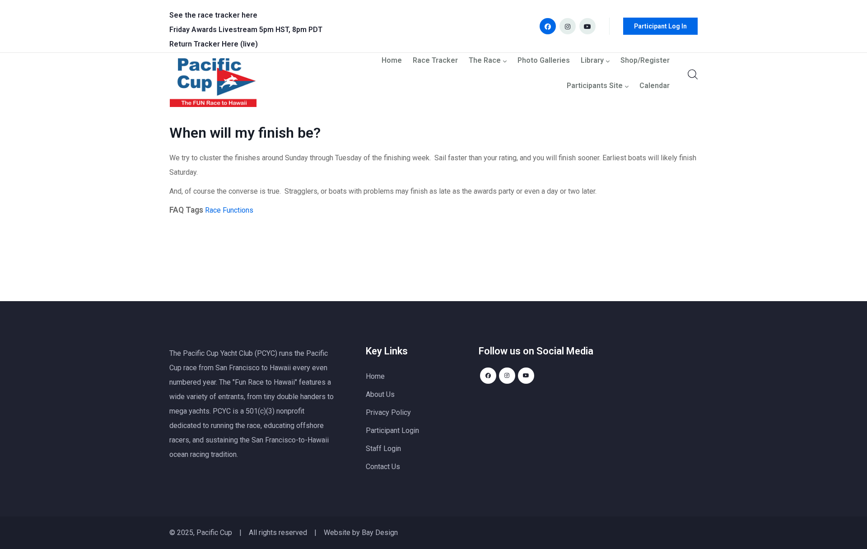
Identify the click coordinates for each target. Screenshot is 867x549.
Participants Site (595, 86)
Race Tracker (435, 61)
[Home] (213, 85)
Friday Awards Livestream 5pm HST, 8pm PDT (245, 29)
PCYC (222, 411)
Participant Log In (660, 26)
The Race (485, 61)
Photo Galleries (543, 61)
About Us (380, 394)
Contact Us (383, 466)
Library (592, 61)
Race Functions (229, 210)
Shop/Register (645, 61)
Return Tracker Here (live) (213, 44)
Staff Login (383, 448)
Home (392, 61)
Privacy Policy (388, 412)
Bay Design (380, 532)
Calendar (654, 86)
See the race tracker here (213, 15)
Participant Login (392, 430)
